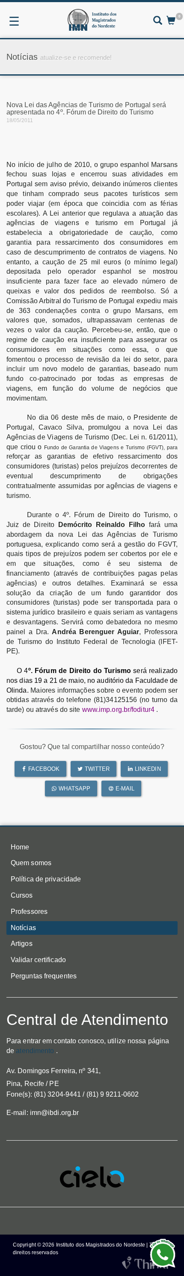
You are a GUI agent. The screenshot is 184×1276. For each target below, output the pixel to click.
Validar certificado (38, 959)
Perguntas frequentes (44, 976)
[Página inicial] (92, 20)
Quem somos (31, 862)
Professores (29, 911)
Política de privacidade (46, 879)
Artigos (22, 943)
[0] (171, 21)
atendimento (35, 1050)
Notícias (23, 927)
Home (20, 847)
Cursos (22, 895)
